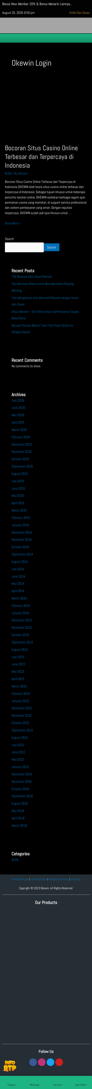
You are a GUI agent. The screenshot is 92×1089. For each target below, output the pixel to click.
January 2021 (20, 767)
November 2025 (22, 452)
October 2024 (20, 547)
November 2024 (22, 540)
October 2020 (20, 789)
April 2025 (18, 503)
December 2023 (22, 620)
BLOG (8, 173)
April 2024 (18, 591)
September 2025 (22, 466)
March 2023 (19, 686)
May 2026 (18, 415)
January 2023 (20, 701)
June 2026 (18, 408)
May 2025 (18, 496)
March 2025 (19, 510)
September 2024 (22, 554)
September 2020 (22, 796)
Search (9, 239)
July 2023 (18, 657)
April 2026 (18, 422)
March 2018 (19, 826)
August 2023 (20, 650)
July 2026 (18, 400)
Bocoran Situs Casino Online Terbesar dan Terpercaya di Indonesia (41, 157)
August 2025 (20, 474)
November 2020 (22, 782)
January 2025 (20, 525)
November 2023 (22, 628)
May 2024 (18, 584)
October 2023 (20, 635)
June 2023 (18, 664)
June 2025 (18, 488)
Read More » (13, 223)
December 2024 (22, 532)
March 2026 (19, 430)
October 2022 (20, 723)
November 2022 (21, 715)
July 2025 (18, 481)
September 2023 (22, 642)
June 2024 (18, 576)
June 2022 (18, 752)
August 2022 (20, 738)
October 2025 (20, 459)
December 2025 (22, 444)
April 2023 (18, 679)
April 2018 (18, 818)
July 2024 (18, 569)
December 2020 (22, 774)
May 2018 (18, 811)
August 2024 (20, 562)
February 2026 (21, 437)
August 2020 (20, 803)
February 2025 (21, 518)
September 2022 (22, 730)
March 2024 (19, 598)
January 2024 (20, 613)
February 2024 (21, 606)
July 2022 (18, 745)
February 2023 (21, 694)
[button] (46, 38)
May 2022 (18, 759)
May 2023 (18, 672)
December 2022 (22, 708)
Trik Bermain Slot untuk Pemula (32, 277)
